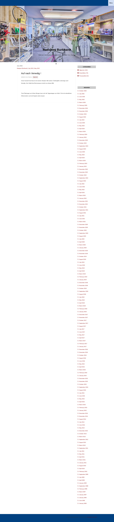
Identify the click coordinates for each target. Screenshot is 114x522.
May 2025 (82, 99)
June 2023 (82, 151)
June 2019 (82, 265)
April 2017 (82, 337)
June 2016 (82, 361)
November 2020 (83, 227)
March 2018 (82, 305)
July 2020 (81, 239)
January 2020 (83, 247)
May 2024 (82, 125)
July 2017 (81, 329)
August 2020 (82, 236)
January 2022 (83, 198)
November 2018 (83, 285)
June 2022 (82, 186)
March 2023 (82, 160)
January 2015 (83, 410)
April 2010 (82, 468)
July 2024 (81, 120)
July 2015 (81, 393)
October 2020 (83, 230)
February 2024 (83, 134)
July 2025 (81, 93)
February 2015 (83, 407)
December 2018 (83, 282)
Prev (3, 34)
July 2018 (81, 297)
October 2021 (83, 207)
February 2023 (83, 163)
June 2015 (82, 396)
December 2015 (83, 378)
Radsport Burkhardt (22, 68)
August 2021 (82, 213)
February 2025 (83, 105)
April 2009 (82, 480)
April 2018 (82, 303)
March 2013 (82, 436)
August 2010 (82, 465)
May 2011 (81, 454)
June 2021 (82, 218)
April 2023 (82, 157)
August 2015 (82, 390)
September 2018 (83, 291)
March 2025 (82, 102)
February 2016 (83, 372)
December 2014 (83, 413)
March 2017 (82, 340)
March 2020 (82, 244)
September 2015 (83, 387)
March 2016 (82, 369)
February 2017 (83, 343)
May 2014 (82, 428)
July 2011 (81, 451)
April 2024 (82, 128)
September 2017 (83, 323)
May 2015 (82, 398)
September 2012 (83, 439)
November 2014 (83, 416)
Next (111, 34)
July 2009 (81, 477)
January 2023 (83, 166)
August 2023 (82, 149)
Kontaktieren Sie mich (92, 517)
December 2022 (83, 169)
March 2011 (82, 459)
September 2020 (83, 233)
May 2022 (37, 68)
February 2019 (83, 276)
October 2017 (83, 320)
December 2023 (83, 140)
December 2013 (83, 430)
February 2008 (83, 489)
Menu (111, 3)
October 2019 (83, 256)
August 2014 (82, 419)
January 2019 (83, 279)
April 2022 (82, 192)
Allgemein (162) (83, 70)
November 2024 (83, 111)
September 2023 (83, 146)
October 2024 (83, 114)
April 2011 (82, 457)
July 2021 (81, 215)
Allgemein (35, 77)
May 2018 (82, 300)
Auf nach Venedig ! (31, 73)
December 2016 (83, 349)
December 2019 (83, 250)
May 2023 (82, 154)
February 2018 (83, 308)
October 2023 (83, 143)
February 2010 (83, 471)
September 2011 (83, 448)
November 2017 (83, 317)
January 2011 (82, 462)
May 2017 (82, 335)
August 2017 (82, 326)
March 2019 (82, 274)
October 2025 (83, 90)
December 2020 (83, 224)
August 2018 (82, 294)
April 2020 (82, 242)
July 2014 (81, 422)
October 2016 (83, 355)
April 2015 (82, 401)
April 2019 (82, 271)
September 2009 (83, 474)
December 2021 (83, 201)
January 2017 (83, 346)
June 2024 (82, 122)
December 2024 (83, 108)
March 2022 (82, 195)
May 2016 (82, 364)
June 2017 (82, 332)
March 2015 (82, 404)
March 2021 (82, 221)
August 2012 (82, 442)
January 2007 (83, 494)
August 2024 (82, 117)
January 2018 (83, 311)
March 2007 (82, 491)
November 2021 (83, 204)
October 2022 (83, 175)
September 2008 (83, 486)
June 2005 (82, 500)
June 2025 (82, 96)
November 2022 (83, 172)
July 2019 (81, 262)
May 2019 (82, 268)
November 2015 (83, 381)
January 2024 (83, 137)
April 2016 (82, 367)
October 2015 (83, 384)
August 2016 (82, 358)
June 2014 (82, 425)
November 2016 (83, 352)
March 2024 (82, 131)
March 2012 (82, 445)
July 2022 (30, 68)
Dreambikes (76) (83, 73)
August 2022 (82, 181)
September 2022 (83, 178)
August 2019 (82, 259)
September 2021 (83, 210)
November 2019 (83, 253)
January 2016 (83, 375)
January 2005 (83, 503)
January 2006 (83, 497)
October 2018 (83, 288)
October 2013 (83, 433)
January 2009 (83, 483)
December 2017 (83, 314)
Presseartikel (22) (84, 76)
